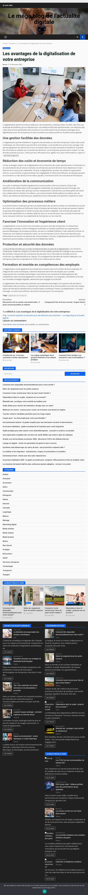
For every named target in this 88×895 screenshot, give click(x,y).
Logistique (7, 512)
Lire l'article (8, 652)
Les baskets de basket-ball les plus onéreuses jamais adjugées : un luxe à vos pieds (37, 464)
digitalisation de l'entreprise (17, 295)
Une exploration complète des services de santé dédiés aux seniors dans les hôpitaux (38, 435)
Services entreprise (11, 562)
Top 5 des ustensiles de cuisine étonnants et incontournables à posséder (26, 688)
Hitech (5, 499)
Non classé (7, 545)
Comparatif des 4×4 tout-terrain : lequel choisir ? (65, 302)
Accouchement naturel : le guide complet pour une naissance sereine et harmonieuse (37, 422)
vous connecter (18, 324)
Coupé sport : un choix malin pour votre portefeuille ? (24, 418)
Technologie (8, 566)
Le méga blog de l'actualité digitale (44, 18)
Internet (6, 504)
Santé (5, 558)
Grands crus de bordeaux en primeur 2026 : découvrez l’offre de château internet (36, 439)
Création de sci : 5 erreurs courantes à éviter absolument (16, 343)
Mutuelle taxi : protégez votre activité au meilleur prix (24, 401)
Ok (45, 891)
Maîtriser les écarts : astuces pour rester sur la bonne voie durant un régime (34, 410)
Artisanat (6, 479)
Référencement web (82, 37)
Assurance (7, 483)
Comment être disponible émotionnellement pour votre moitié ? (29, 385)
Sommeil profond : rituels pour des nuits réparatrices (24, 456)
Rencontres (7, 554)
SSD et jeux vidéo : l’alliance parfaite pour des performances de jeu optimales (69, 786)
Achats (5, 474)
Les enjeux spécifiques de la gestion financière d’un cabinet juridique (44, 343)
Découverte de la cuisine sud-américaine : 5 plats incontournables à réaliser (21, 302)
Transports (7, 570)
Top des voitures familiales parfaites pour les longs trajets (27, 414)
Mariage (6, 520)
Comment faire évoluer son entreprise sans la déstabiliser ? (72, 343)
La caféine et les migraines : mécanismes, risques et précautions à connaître (34, 452)
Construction (8, 491)
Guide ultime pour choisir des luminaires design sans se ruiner (28, 406)
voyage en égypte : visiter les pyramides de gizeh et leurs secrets (30, 443)
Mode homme (8, 537)
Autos (5, 487)
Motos (5, 541)
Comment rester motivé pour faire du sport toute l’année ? (27, 393)
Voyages (6, 575)
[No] (85, 889)
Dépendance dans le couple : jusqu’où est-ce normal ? (24, 397)
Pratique (6, 550)
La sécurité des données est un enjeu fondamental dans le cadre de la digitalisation (36, 249)
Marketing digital (9, 524)
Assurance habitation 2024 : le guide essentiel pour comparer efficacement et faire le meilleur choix (43, 460)
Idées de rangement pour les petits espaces (21, 389)
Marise (5, 64)
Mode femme (8, 533)
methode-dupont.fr (11, 155)
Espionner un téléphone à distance (68, 862)
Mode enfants (8, 529)
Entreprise (6, 48)
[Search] (77, 37)
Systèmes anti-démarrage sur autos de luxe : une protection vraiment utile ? (34, 447)
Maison (6, 516)
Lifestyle (6, 508)
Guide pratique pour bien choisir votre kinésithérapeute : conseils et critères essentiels (38, 431)
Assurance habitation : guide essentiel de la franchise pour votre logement (33, 426)
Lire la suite (50, 778)
